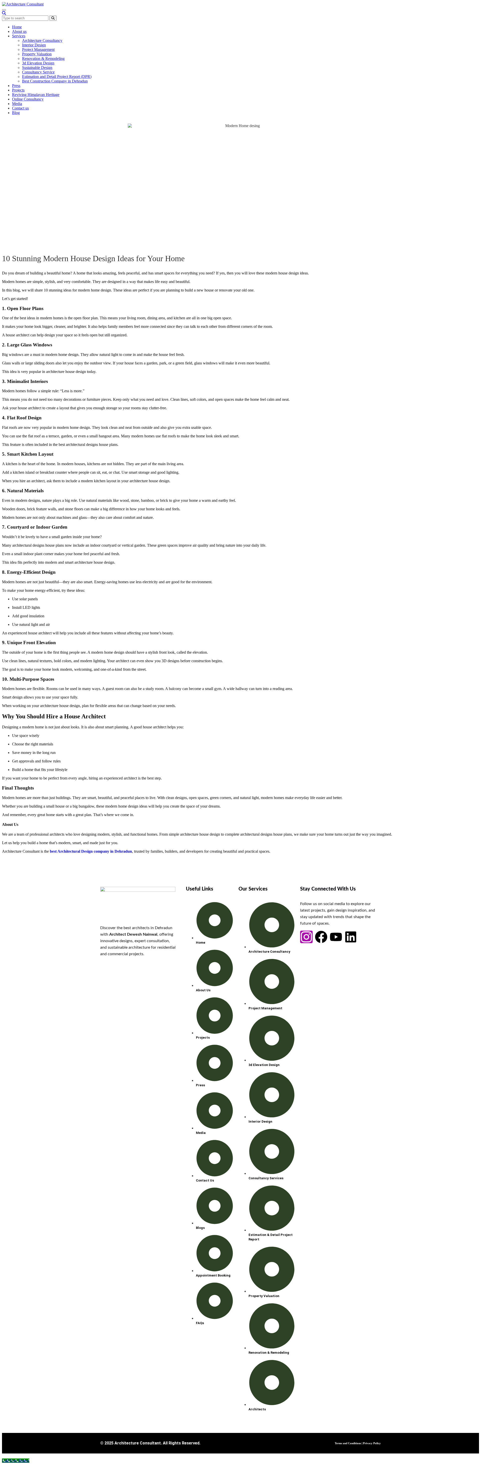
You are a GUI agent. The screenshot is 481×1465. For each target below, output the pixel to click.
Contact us (20, 108)
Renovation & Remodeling (43, 58)
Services (18, 36)
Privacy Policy (372, 1443)
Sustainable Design (37, 67)
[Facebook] (321, 937)
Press (16, 85)
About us (19, 31)
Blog (16, 113)
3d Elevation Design (38, 63)
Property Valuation (37, 54)
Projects (18, 90)
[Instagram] (306, 937)
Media (17, 104)
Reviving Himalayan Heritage (35, 94)
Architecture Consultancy (42, 40)
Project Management (38, 49)
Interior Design (34, 45)
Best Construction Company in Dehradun (55, 81)
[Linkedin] (350, 937)
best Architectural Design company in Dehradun (91, 851)
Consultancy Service (38, 72)
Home (17, 27)
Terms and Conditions (348, 1443)
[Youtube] (336, 937)
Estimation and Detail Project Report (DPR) (56, 76)
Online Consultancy (28, 99)
